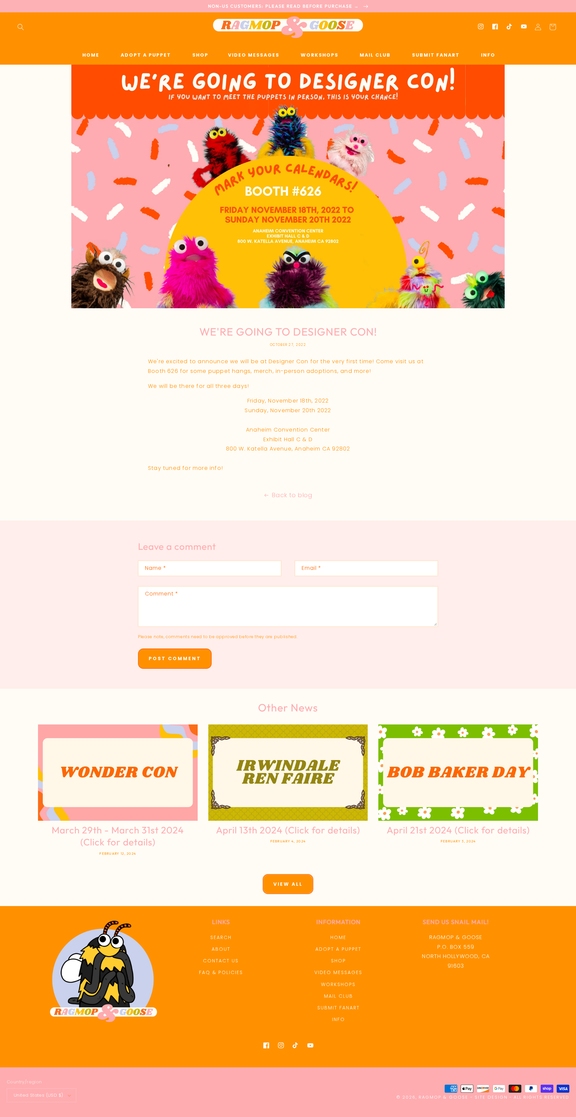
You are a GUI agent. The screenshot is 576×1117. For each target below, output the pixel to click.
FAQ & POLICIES (221, 972)
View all (288, 884)
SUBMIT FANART (338, 1007)
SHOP (338, 960)
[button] (20, 27)
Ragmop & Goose (443, 1097)
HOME (338, 937)
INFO (338, 1019)
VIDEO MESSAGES (338, 972)
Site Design (491, 1097)
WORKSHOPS (338, 984)
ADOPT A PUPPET (338, 949)
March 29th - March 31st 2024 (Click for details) (118, 836)
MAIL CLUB (338, 996)
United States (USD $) (38, 1095)
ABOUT (221, 949)
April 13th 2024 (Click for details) (288, 830)
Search (221, 937)
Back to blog (292, 495)
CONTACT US (221, 960)
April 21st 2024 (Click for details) (458, 830)
